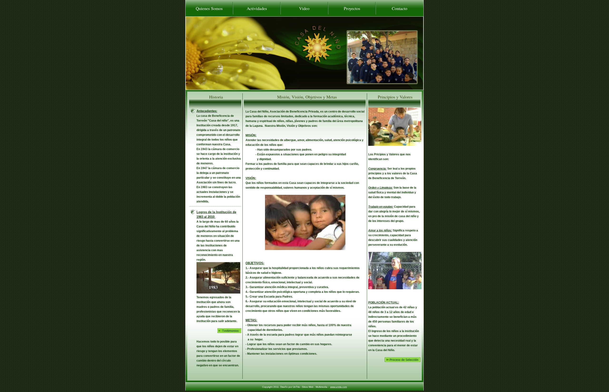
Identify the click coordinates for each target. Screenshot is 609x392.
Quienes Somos (209, 8)
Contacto (399, 8)
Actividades (257, 8)
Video (304, 8)
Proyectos (352, 8)
